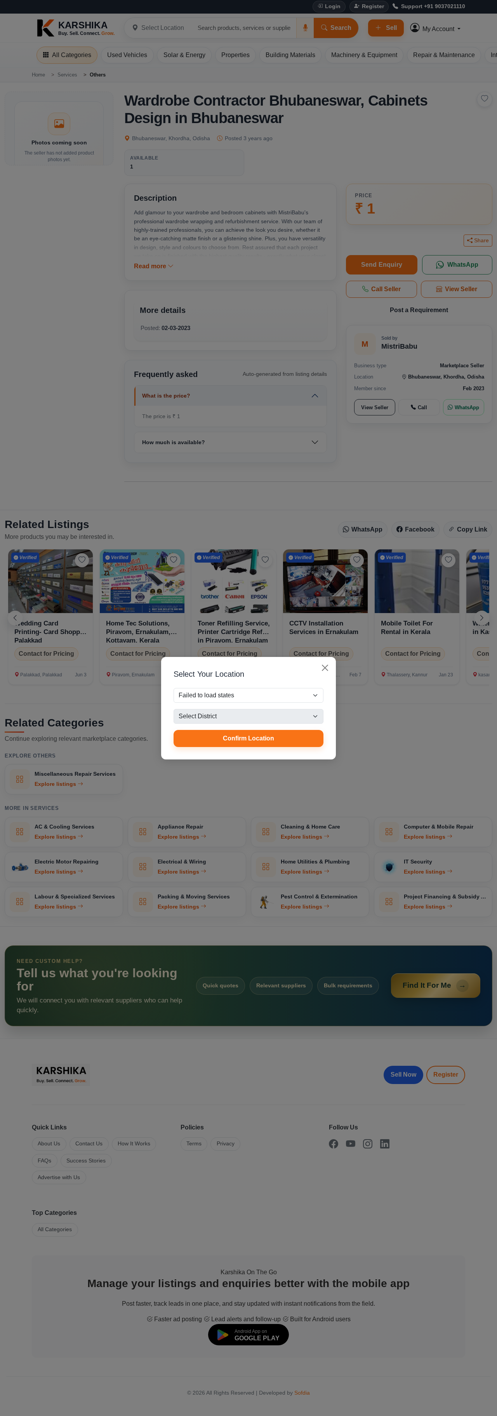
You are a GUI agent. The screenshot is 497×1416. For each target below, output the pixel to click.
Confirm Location (248, 738)
